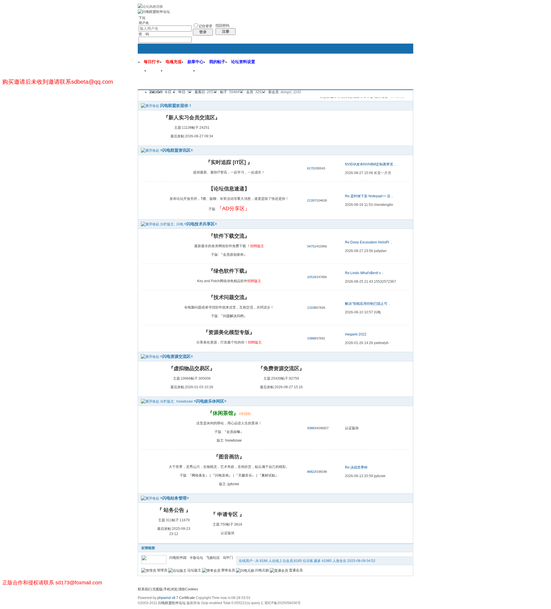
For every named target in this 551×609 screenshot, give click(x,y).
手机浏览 (170, 589)
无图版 (157, 589)
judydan (380, 251)
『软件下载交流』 (229, 236)
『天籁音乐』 (245, 475)
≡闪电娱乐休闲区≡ (210, 401)
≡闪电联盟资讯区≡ (176, 150)
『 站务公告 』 (174, 510)
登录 (203, 32)
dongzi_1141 (291, 92)
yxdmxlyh (381, 343)
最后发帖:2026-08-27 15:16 (281, 387)
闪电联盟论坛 (182, 72)
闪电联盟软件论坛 (172, 603)
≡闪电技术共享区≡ (200, 224)
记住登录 (205, 26)
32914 (260, 92)
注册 (225, 31)
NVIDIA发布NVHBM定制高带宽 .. (370, 164)
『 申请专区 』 (228, 514)
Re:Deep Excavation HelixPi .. (368, 242)
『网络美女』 (198, 475)
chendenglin (383, 205)
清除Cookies (188, 589)
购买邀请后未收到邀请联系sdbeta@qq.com (57, 82)
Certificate (187, 598)
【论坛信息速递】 (229, 189)
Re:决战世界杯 (356, 467)
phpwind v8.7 (167, 598)
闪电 (179, 224)
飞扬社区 (213, 558)
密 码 (144, 34)
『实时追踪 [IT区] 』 (229, 162)
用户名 (144, 23)
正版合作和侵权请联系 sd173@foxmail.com (52, 582)
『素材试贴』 (268, 475)
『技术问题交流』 (229, 297)
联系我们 (145, 589)
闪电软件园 (212, 72)
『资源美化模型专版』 (229, 332)
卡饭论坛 (196, 558)
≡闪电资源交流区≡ (176, 356)
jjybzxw (233, 484)
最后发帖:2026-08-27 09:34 (191, 136)
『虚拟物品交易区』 (191, 368)
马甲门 (228, 558)
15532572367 (385, 282)
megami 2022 (355, 334)
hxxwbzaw (184, 401)
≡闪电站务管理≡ (174, 498)
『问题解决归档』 (233, 316)
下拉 (142, 18)
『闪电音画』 (222, 475)
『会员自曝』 (233, 432)
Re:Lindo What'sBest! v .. (364, 273)
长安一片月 (382, 173)
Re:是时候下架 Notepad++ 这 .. (369, 196)
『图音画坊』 (229, 457)
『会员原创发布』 (233, 255)
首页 (157, 72)
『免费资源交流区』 (281, 368)
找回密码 (222, 26)
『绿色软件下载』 (229, 271)
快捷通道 (398, 68)
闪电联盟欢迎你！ (176, 105)
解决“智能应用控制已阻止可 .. (367, 304)
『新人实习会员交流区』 (191, 117)
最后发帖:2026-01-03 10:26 (191, 387)
